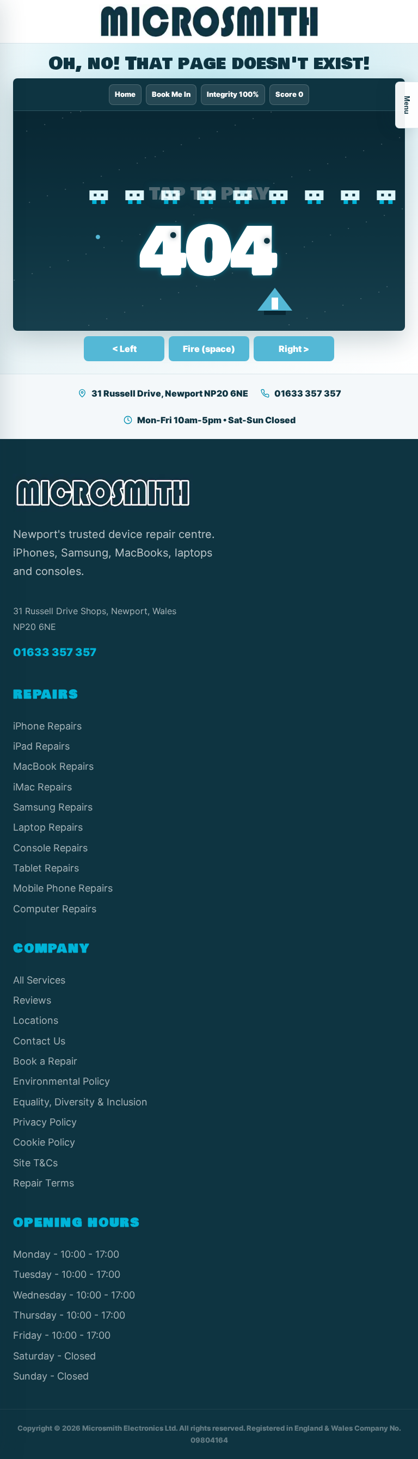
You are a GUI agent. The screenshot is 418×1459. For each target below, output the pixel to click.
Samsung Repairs (53, 807)
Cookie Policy (44, 1142)
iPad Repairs (41, 746)
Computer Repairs (54, 908)
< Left (124, 348)
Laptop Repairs (48, 827)
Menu (407, 105)
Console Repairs (50, 848)
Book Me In (171, 94)
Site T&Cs (35, 1163)
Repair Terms (43, 1183)
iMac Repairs (42, 787)
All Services (39, 980)
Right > (294, 348)
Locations (35, 1020)
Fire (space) (209, 348)
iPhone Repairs (47, 726)
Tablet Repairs (46, 868)
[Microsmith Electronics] (209, 21)
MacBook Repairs (53, 766)
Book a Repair (45, 1061)
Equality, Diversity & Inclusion (80, 1102)
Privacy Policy (45, 1122)
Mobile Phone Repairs (63, 888)
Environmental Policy (61, 1081)
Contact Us (39, 1041)
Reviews (32, 1000)
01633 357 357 (307, 393)
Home (125, 94)
